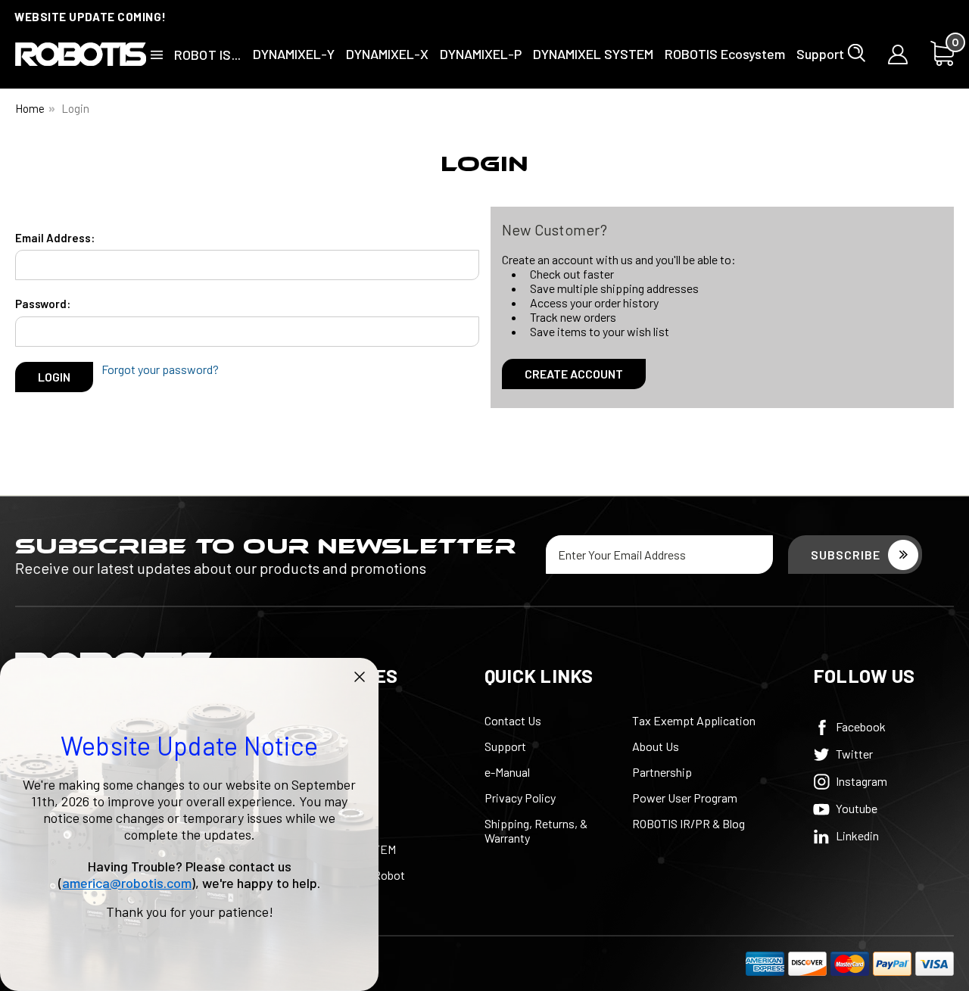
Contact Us (512, 720)
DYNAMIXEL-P (481, 53)
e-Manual (507, 772)
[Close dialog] (359, 676)
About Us (655, 746)
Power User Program (684, 797)
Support (820, 53)
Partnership (662, 772)
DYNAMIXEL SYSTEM (593, 53)
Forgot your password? (160, 369)
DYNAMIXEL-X (387, 53)
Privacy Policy (520, 797)
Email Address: (55, 238)
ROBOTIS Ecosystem (725, 53)
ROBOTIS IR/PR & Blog (688, 823)
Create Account (574, 373)
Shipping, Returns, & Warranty (535, 830)
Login (75, 108)
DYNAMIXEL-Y (294, 53)
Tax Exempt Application (694, 720)
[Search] (856, 53)
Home (30, 108)
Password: (42, 303)
